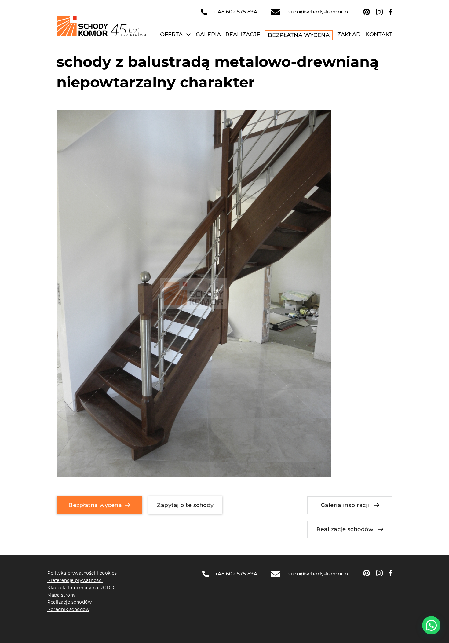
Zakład (349, 34)
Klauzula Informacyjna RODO (80, 587)
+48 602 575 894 (236, 574)
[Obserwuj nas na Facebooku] (390, 12)
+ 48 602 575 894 (235, 12)
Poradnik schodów (68, 609)
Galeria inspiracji (345, 505)
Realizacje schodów (344, 529)
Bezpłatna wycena (299, 35)
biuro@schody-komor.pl (317, 12)
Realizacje (242, 34)
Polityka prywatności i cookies (82, 573)
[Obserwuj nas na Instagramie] (379, 12)
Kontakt (378, 34)
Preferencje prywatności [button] (75, 580)
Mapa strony (61, 595)
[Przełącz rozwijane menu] (188, 34)
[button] (431, 625)
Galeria (208, 34)
